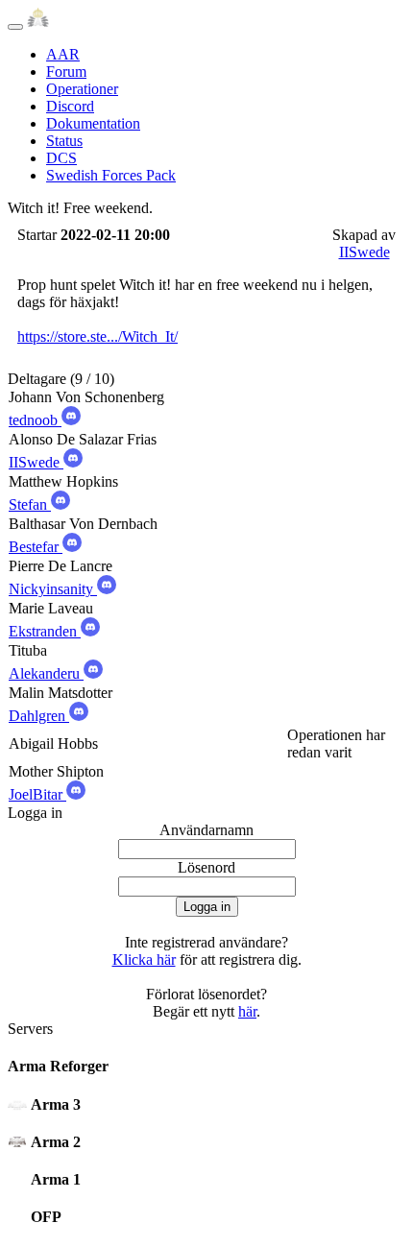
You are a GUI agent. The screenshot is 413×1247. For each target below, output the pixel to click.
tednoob (35, 420)
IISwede (364, 252)
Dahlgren (39, 715)
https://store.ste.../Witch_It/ (97, 336)
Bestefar (35, 547)
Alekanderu (46, 673)
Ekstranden (45, 631)
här (247, 1011)
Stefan (30, 504)
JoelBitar (37, 794)
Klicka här (144, 959)
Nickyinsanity (53, 589)
